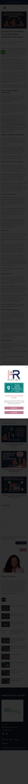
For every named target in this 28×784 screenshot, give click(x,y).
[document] (14, 392)
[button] (26, 367)
